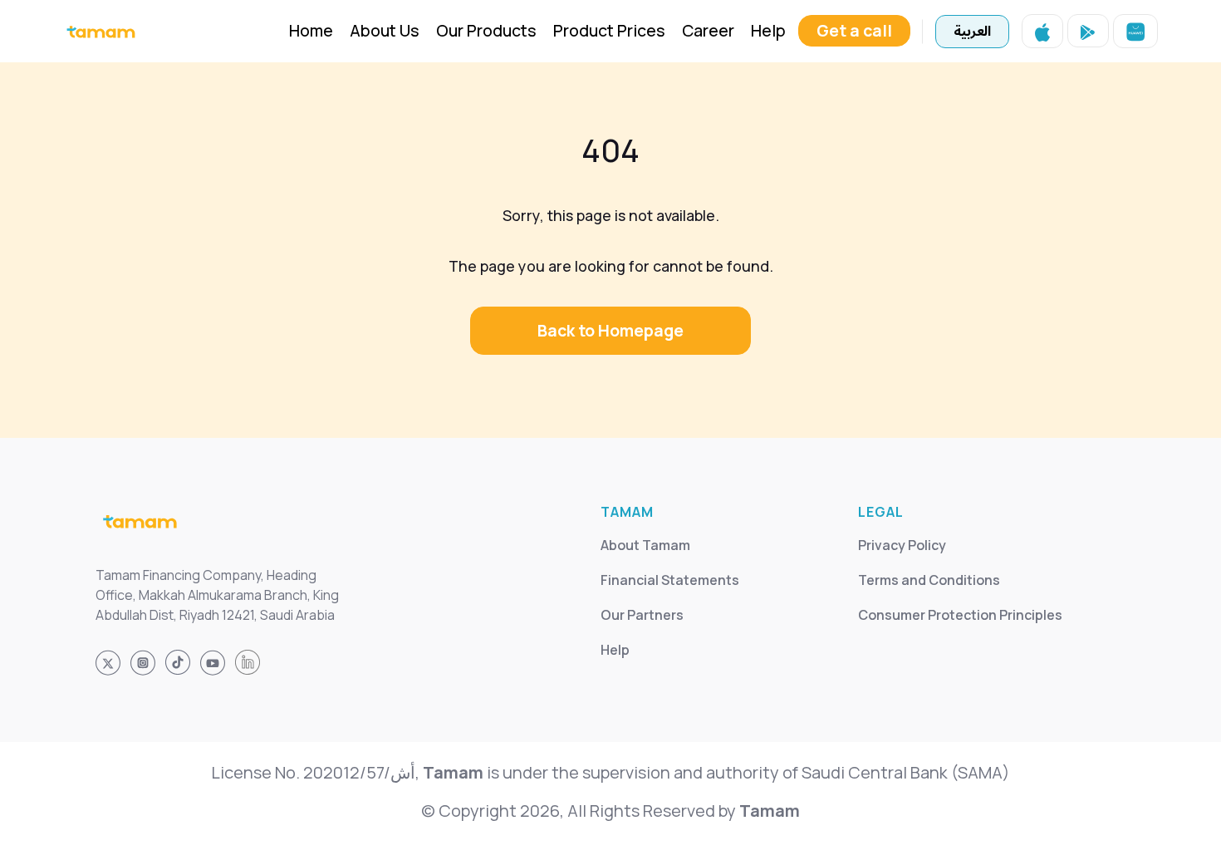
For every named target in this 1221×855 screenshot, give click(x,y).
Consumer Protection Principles (960, 615)
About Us (384, 30)
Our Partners (642, 615)
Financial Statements (670, 580)
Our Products (486, 30)
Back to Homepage (610, 330)
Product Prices (609, 30)
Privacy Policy (902, 545)
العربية (972, 31)
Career (708, 30)
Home (311, 30)
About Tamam (645, 545)
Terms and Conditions (929, 580)
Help (768, 30)
